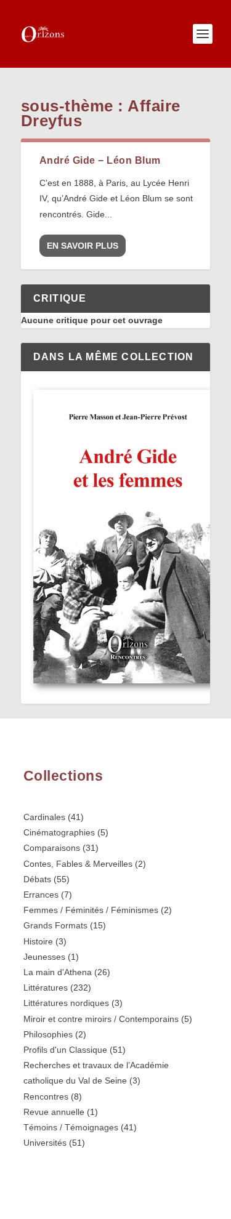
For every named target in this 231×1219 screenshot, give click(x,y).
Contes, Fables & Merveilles (77, 864)
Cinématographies (59, 832)
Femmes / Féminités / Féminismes (90, 910)
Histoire (38, 941)
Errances (41, 894)
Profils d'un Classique (65, 1050)
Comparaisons (51, 848)
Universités (45, 1143)
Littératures (45, 987)
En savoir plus (82, 246)
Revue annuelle (53, 1112)
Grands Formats (55, 925)
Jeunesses (44, 957)
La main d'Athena (57, 972)
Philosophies (48, 1034)
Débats (37, 879)
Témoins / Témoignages (70, 1127)
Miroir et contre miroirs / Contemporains (101, 1019)
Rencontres (45, 1096)
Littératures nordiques (66, 1003)
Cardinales (44, 817)
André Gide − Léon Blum (100, 160)
